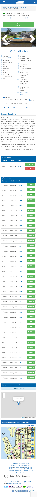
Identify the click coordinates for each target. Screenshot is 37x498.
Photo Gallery (11, 107)
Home (4, 7)
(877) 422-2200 (13, 482)
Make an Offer (30, 168)
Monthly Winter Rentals (25, 463)
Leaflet (23, 417)
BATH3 (27, 19)
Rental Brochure (28, 467)
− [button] (3, 397)
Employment (18, 471)
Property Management (25, 465)
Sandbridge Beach (13, 7)
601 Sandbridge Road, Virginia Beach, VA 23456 (18, 480)
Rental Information (13, 465)
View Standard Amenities (24, 93)
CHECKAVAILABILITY (18, 24)
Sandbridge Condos (14, 469)
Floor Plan (27, 107)
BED (10, 19)
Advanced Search (13, 463)
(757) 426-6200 (26, 482)
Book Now (30, 164)
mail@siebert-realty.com (14, 483)
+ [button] (3, 394)
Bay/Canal (23, 7)
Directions (10, 467)
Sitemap (22, 472)
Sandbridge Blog (18, 467)
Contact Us (25, 471)
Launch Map (30, 425)
